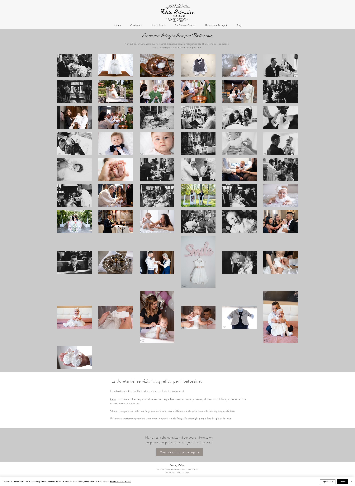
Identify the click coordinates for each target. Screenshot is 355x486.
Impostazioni (327, 481)
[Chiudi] (351, 481)
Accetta (342, 481)
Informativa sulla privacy (120, 481)
